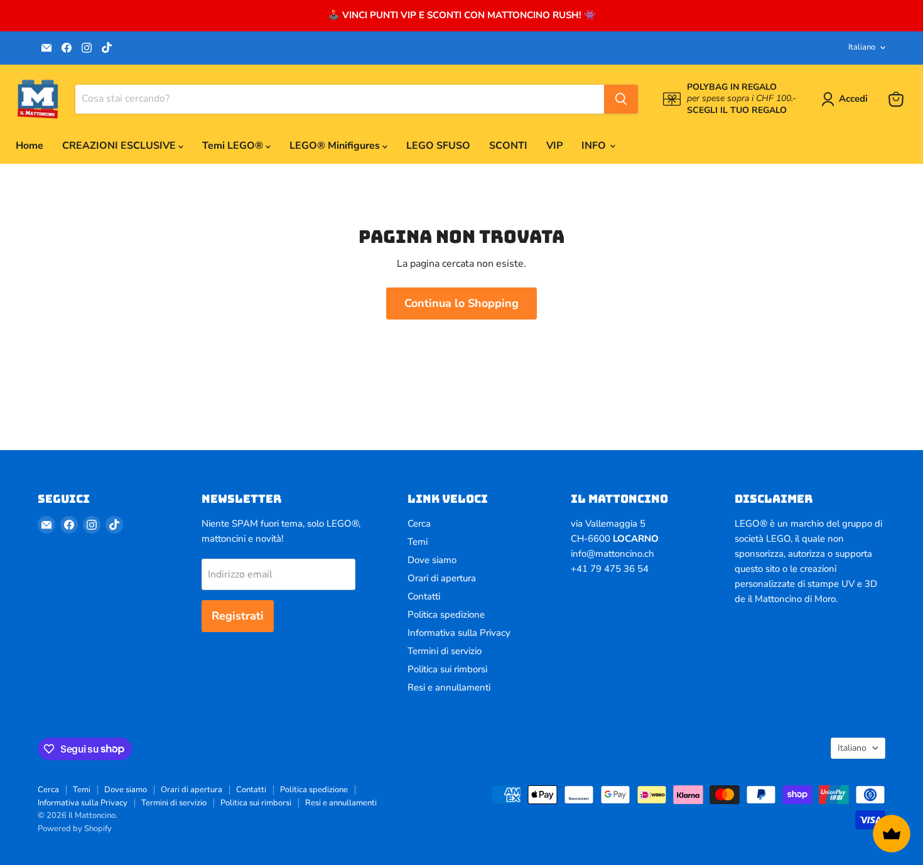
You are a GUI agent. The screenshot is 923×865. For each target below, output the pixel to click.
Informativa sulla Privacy (459, 632)
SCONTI (508, 146)
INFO (594, 146)
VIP (554, 146)
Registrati (238, 615)
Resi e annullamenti (449, 687)
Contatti (424, 596)
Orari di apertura (442, 578)
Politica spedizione (446, 614)
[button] (847, 99)
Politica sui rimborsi (447, 669)
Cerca (419, 523)
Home (29, 146)
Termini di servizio (445, 651)
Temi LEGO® (234, 146)
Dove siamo (432, 560)
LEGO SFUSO (438, 146)
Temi (418, 541)
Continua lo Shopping (461, 303)
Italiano (861, 47)
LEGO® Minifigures (335, 146)
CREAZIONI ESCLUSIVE (120, 146)
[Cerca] (621, 99)
